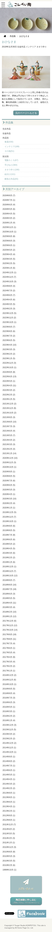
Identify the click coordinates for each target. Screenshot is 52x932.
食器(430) (9, 142)
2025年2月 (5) (9, 263)
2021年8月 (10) (9, 422)
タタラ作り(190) (12, 170)
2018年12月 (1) (9, 566)
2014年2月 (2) (9, 788)
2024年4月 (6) (9, 300)
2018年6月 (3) (9, 594)
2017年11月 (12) (10, 625)
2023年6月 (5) (9, 340)
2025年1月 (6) (9, 268)
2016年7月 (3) (9, 698)
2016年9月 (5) (9, 689)
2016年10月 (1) (9, 684)
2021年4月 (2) (9, 440)
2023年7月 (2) (9, 336)
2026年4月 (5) (9, 214)
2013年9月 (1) (9, 793)
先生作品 (7, 129)
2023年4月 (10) (9, 345)
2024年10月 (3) (9, 281)
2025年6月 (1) (9, 245)
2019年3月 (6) (9, 553)
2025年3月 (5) (9, 259)
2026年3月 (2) (9, 218)
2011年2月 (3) (9, 838)
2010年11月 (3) (9, 847)
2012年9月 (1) (9, 815)
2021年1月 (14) (9, 453)
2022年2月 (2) (9, 395)
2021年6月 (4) (9, 431)
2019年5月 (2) (9, 544)
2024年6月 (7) (9, 295)
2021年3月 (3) (9, 444)
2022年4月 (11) (9, 385)
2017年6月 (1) (9, 648)
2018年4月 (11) (9, 603)
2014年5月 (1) (9, 775)
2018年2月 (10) (9, 612)
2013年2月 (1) (9, 811)
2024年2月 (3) (9, 309)
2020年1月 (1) (9, 508)
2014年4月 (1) (9, 779)
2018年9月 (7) (9, 580)
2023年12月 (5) (9, 313)
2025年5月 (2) (9, 250)
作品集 (9, 122)
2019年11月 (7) (9, 517)
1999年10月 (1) (9, 870)
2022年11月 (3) (9, 363)
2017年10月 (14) (10, 630)
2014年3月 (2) (9, 784)
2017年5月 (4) (9, 652)
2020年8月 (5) (9, 476)
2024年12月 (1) (9, 272)
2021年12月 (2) (9, 404)
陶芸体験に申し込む (26, 901)
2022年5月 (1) (9, 381)
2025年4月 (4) (9, 254)
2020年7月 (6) (9, 481)
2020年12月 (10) (10, 458)
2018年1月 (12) (9, 616)
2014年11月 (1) (9, 748)
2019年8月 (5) (9, 530)
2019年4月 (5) (9, 548)
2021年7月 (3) (9, 426)
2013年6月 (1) (9, 802)
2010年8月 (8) (9, 852)
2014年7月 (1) (9, 766)
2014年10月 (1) (9, 752)
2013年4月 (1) (9, 806)
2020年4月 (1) (9, 494)
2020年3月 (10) (9, 499)
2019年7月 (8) (9, 535)
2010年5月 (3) (9, 856)
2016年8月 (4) (9, 693)
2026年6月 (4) (9, 205)
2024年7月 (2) (9, 290)
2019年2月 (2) (9, 557)
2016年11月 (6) (9, 680)
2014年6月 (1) (9, 770)
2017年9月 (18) (9, 634)
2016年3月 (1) (9, 711)
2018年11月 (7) (9, 571)
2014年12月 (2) (9, 743)
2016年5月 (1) (9, 707)
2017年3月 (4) (9, 662)
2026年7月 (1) (9, 200)
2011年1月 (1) (9, 842)
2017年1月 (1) (9, 671)
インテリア (31, 47)
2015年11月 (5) (9, 729)
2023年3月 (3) (9, 349)
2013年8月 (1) (9, 797)
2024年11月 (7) (9, 277)
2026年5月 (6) (9, 209)
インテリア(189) (12, 146)
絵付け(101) (10, 174)
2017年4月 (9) (9, 657)
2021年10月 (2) (9, 413)
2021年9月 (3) (9, 417)
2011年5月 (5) (9, 833)
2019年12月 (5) (9, 512)
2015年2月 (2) (9, 738)
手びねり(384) (11, 165)
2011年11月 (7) (9, 824)
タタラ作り (41, 47)
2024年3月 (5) (9, 304)
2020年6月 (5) (9, 485)
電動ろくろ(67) (11, 160)
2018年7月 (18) (9, 589)
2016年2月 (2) (9, 716)
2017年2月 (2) (9, 666)
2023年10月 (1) (9, 322)
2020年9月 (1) (9, 472)
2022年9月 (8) (9, 372)
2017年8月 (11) (9, 639)
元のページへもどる (26, 113)
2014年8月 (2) (9, 761)
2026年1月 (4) (9, 223)
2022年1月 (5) (9, 399)
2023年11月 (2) (9, 318)
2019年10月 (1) (9, 521)
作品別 (6, 138)
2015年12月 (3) (9, 725)
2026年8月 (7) (9, 195)
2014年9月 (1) (9, 757)
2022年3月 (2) (9, 390)
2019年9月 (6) (9, 526)
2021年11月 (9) (9, 408)
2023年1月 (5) (9, 358)
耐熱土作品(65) (11, 179)
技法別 (6, 156)
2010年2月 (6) (9, 865)
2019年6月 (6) (9, 539)
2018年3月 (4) (9, 607)
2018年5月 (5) (9, 598)
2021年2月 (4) (9, 449)
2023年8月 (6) (9, 331)
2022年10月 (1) (9, 367)
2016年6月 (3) (9, 702)
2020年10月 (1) (9, 467)
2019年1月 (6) (9, 562)
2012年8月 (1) (9, 820)
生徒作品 (21, 47)
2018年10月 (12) (10, 576)
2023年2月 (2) (9, 354)
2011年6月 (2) (9, 829)
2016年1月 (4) (9, 720)
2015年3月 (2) (9, 734)
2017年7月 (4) (9, 643)
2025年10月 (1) (9, 232)
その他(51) (9, 151)
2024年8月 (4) (9, 286)
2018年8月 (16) (9, 585)
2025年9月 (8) (9, 236)
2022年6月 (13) (9, 376)
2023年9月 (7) (9, 327)
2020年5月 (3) (9, 490)
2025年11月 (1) (9, 227)
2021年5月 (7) (9, 435)
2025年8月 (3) (9, 241)
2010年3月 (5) (9, 861)
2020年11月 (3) (9, 462)
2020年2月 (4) (9, 503)
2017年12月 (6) (9, 621)
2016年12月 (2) (9, 675)
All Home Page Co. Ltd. (24, 928)
